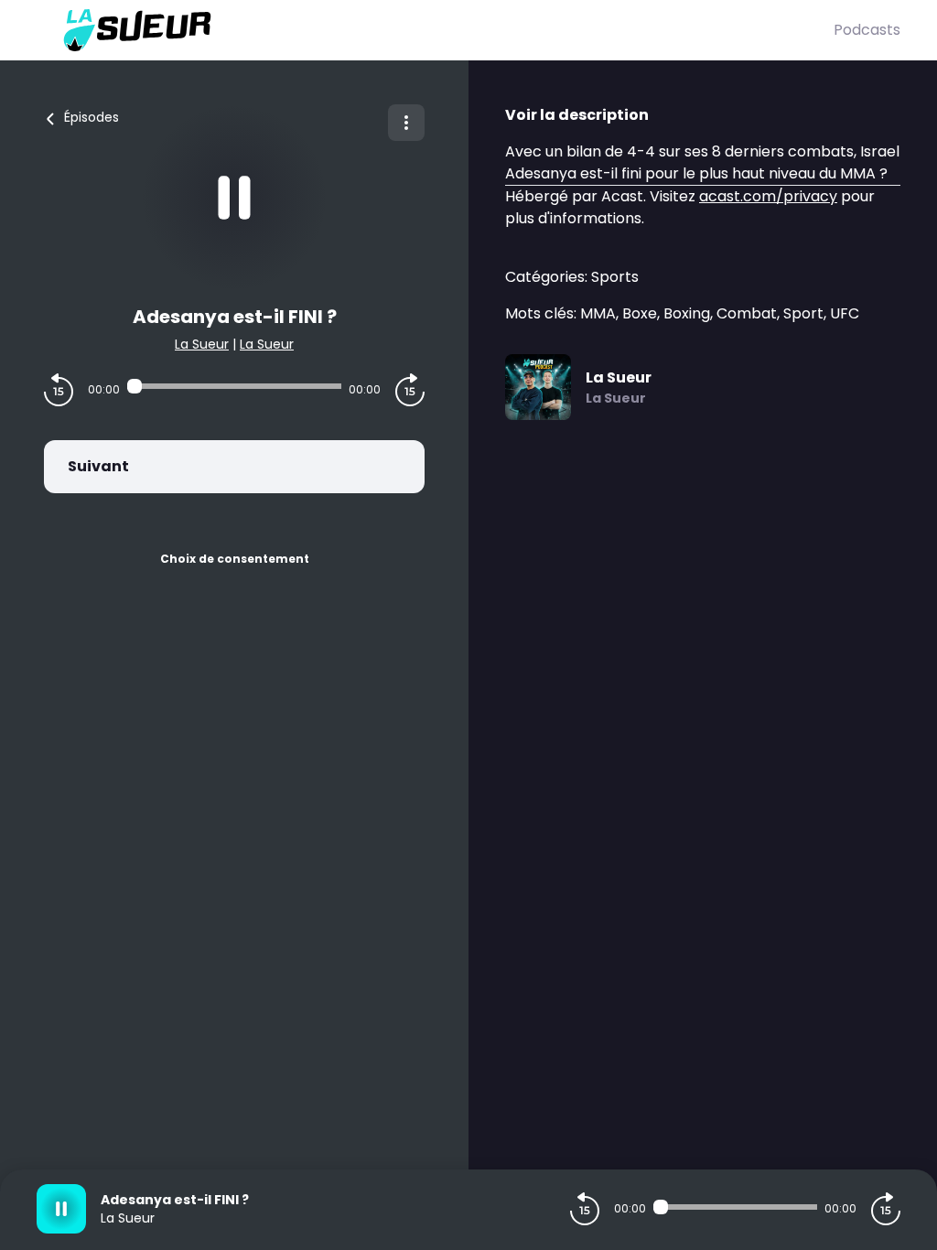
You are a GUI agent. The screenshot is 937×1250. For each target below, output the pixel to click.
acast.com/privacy (768, 196)
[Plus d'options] (406, 122)
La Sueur (202, 344)
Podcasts (867, 29)
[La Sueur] (435, 30)
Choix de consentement (234, 558)
